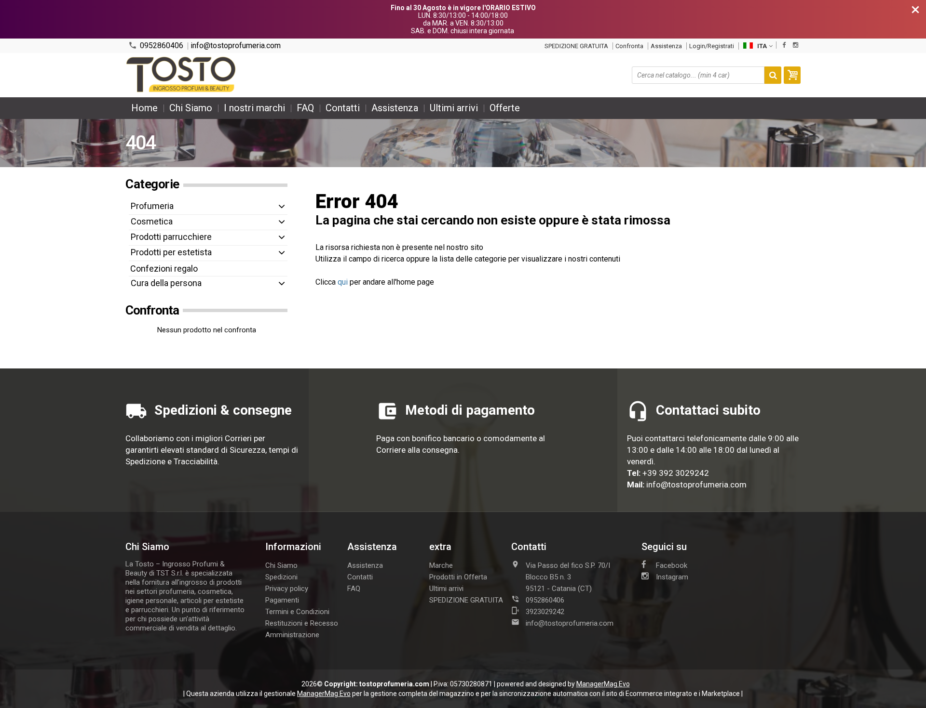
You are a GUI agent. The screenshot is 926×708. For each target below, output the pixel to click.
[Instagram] (795, 45)
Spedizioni (281, 577)
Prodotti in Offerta (458, 577)
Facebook (671, 565)
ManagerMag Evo (603, 684)
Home (144, 108)
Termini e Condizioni (297, 611)
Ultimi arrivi (454, 108)
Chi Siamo (190, 108)
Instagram (672, 577)
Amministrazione (292, 634)
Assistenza (666, 46)
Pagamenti (282, 600)
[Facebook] (784, 45)
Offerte (505, 108)
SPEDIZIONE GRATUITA (576, 46)
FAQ (305, 108)
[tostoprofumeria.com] (181, 75)
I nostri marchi (254, 108)
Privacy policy (286, 588)
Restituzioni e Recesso (301, 623)
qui (343, 282)
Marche (441, 565)
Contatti (343, 108)
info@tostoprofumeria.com (236, 45)
